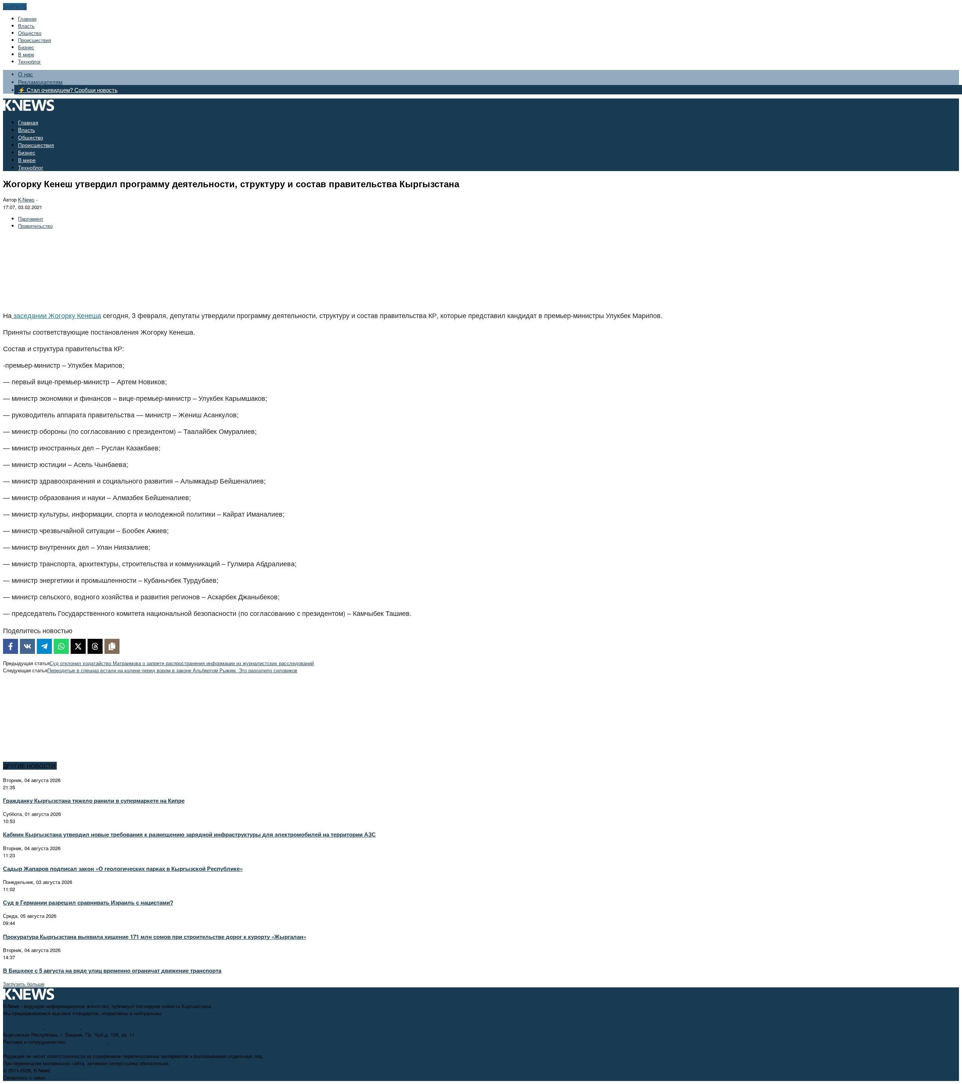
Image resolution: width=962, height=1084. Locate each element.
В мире (26, 54)
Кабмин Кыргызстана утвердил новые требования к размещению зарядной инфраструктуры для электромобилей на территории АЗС (189, 834)
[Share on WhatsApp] (61, 646)
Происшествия (34, 40)
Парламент (30, 218)
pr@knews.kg (126, 1041)
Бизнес (26, 47)
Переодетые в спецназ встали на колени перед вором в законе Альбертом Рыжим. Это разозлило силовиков (172, 670)
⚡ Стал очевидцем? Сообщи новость (68, 90)
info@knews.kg (63, 1027)
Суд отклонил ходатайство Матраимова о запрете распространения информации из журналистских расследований (182, 663)
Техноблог (29, 61)
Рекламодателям (40, 82)
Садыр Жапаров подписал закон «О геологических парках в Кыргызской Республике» (123, 868)
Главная (27, 18)
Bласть (26, 25)
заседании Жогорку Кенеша (56, 315)
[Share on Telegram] (44, 646)
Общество (29, 32)
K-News (26, 199)
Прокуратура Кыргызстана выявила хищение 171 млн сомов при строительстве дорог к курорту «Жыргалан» (154, 936)
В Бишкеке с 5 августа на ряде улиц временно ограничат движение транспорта (112, 970)
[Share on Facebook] (10, 646)
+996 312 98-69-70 (23, 1027)
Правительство (35, 225)
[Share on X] (78, 646)
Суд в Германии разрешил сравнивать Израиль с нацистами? (88, 902)
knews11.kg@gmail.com (109, 1027)
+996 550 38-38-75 (88, 1041)
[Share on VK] (27, 646)
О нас (25, 74)
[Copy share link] (111, 646)
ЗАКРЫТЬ (15, 6)
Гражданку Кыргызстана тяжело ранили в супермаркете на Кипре (94, 800)
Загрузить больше (23, 983)
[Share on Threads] (95, 646)
